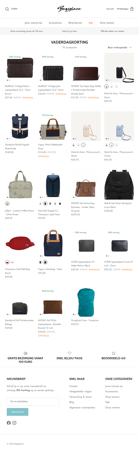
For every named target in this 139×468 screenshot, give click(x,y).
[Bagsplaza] (69, 8)
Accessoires (55, 22)
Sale (91, 22)
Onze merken (107, 22)
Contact (73, 386)
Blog (71, 402)
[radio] (106, 86)
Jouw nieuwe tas (33, 22)
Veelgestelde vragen (80, 391)
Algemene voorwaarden (82, 407)
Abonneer (17, 412)
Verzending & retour (80, 397)
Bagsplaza (19, 443)
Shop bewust (75, 22)
